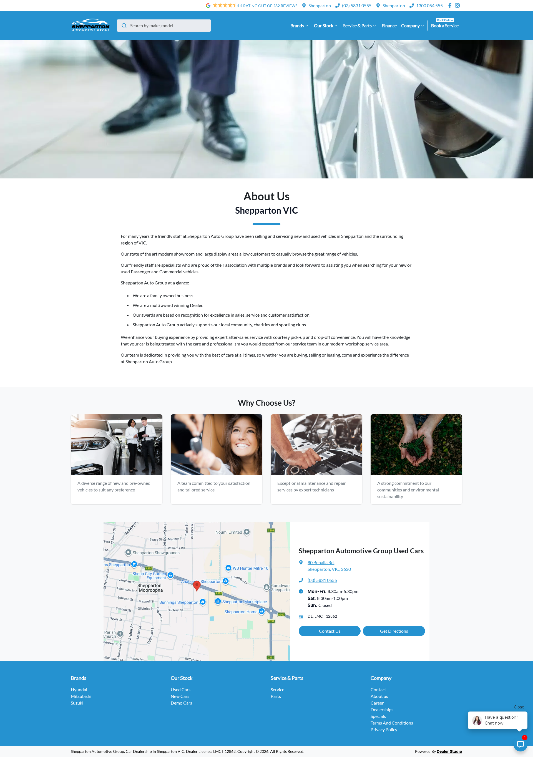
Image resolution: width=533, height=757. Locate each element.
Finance (389, 25)
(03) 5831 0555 (356, 5)
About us (379, 696)
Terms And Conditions (392, 722)
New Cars (180, 696)
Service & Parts (357, 25)
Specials (378, 716)
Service (277, 689)
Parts (276, 696)
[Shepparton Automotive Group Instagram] (458, 5)
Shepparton (319, 5)
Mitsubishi (81, 696)
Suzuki (77, 702)
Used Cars (180, 689)
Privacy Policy (384, 729)
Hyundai (79, 689)
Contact (378, 689)
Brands (297, 25)
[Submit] (123, 25)
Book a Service (445, 25)
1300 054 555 (429, 5)
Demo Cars (181, 702)
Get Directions (394, 631)
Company (410, 25)
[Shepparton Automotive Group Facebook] (451, 5)
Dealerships (382, 709)
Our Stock (323, 25)
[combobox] (164, 25)
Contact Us (330, 631)
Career (377, 702)
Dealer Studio (449, 752)
